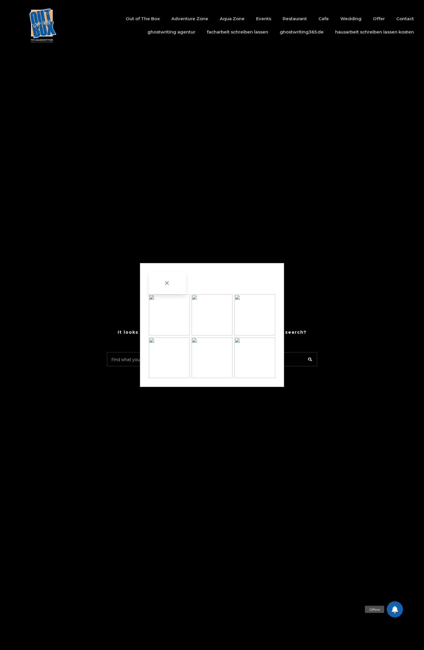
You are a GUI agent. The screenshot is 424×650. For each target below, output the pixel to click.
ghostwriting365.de (302, 32)
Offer (379, 18)
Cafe (323, 18)
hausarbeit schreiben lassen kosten (374, 32)
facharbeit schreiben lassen (237, 32)
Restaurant (295, 18)
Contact (405, 18)
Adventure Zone (189, 18)
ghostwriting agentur (171, 32)
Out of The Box (143, 18)
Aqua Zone (232, 18)
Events (263, 18)
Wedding (350, 18)
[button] (395, 609)
